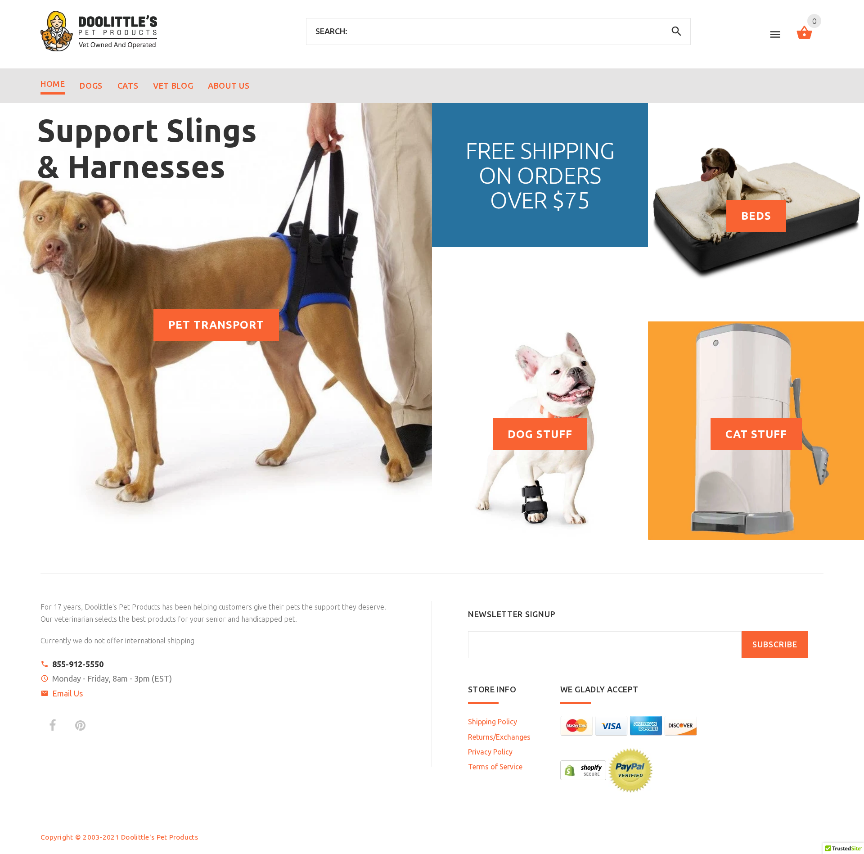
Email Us (67, 693)
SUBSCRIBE (774, 644)
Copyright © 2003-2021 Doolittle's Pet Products (119, 837)
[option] (216, 321)
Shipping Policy (492, 722)
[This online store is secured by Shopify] (583, 769)
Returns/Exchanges (499, 737)
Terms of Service (495, 767)
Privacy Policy (490, 752)
